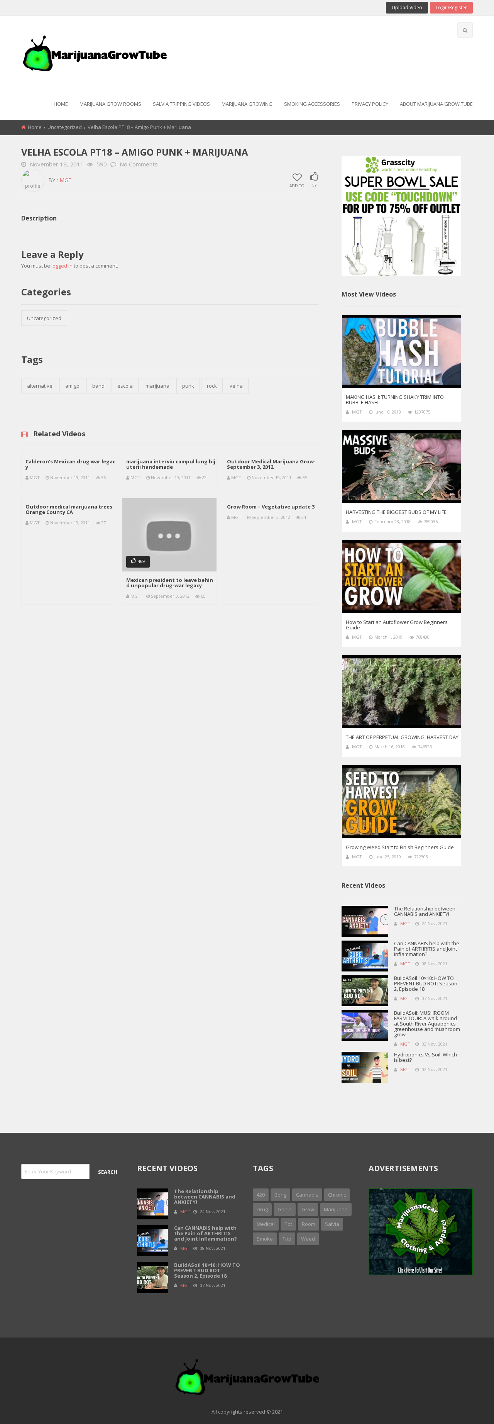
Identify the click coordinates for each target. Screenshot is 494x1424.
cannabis (307, 1194)
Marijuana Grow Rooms (110, 103)
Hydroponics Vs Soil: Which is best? (425, 1057)
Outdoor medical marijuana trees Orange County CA (68, 509)
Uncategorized (64, 127)
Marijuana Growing (247, 103)
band (98, 385)
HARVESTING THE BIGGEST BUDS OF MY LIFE (396, 512)
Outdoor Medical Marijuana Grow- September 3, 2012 (271, 464)
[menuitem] (61, 104)
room (308, 1224)
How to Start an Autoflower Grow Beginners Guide (397, 625)
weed (308, 1238)
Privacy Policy (370, 103)
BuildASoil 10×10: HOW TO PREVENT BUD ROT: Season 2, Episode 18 (425, 983)
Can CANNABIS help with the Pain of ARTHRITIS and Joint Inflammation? (426, 949)
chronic (337, 1194)
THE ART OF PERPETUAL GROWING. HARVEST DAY (402, 737)
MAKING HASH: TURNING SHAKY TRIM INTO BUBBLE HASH (395, 399)
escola (125, 385)
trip (287, 1238)
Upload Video (407, 7)
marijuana (157, 385)
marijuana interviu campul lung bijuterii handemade (170, 464)
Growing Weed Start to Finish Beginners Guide (400, 847)
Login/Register (451, 7)
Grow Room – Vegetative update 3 (271, 506)
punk (188, 385)
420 (261, 1194)
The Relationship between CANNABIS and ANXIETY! (424, 911)
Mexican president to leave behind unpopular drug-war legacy (169, 582)
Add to (297, 185)
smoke (265, 1238)
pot (288, 1224)
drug (262, 1209)
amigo (72, 385)
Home (61, 103)
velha (236, 385)
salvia (332, 1224)
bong (280, 1194)
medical (266, 1224)
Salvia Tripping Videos (181, 103)
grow (307, 1209)
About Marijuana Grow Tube (436, 103)
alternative (39, 385)
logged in (62, 265)
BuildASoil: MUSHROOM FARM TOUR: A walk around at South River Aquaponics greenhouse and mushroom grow (427, 1023)
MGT (65, 180)
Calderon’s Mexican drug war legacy (70, 464)
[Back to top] (469, 1406)
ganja (284, 1209)
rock (212, 385)
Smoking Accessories (312, 103)
